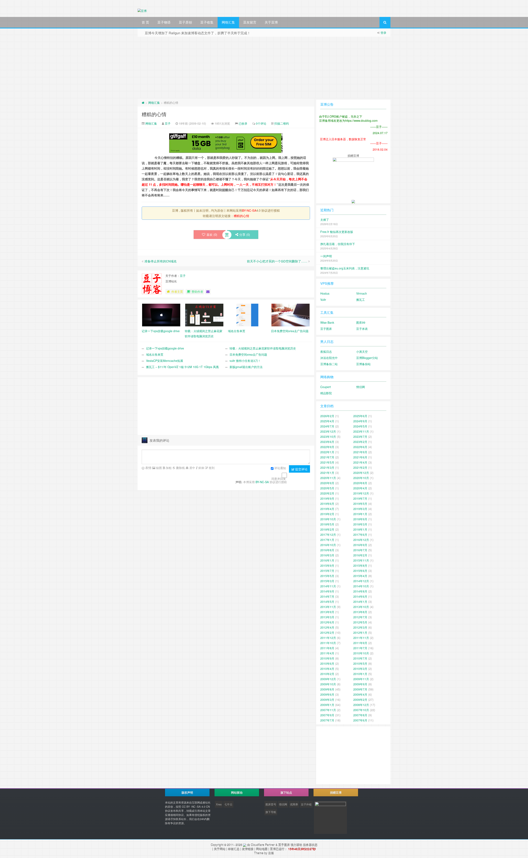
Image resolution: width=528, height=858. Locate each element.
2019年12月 (361, 493)
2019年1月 (360, 514)
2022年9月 (327, 447)
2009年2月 (360, 699)
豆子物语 (164, 22)
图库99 (360, 322)
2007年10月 (361, 710)
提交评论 (301, 469)
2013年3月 (327, 617)
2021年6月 (360, 457)
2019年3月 (360, 509)
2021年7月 (327, 457)
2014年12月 (361, 581)
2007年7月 (327, 720)
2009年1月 (327, 705)
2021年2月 (360, 467)
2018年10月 (328, 519)
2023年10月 (328, 436)
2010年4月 (327, 669)
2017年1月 (327, 540)
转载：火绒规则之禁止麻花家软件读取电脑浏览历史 (263, 348)
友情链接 (247, 849)
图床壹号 (270, 804)
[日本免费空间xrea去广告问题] (290, 315)
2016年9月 (360, 545)
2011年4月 (327, 653)
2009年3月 (327, 699)
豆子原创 (185, 22)
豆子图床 (326, 329)
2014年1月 (360, 602)
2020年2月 (327, 493)
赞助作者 (197, 291)
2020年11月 (328, 478)
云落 (271, 853)
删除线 (180, 468)
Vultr (323, 299)
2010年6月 (327, 663)
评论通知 (280, 468)
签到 (211, 468)
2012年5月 (360, 622)
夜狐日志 (326, 351)
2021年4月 (360, 462)
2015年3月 (327, 581)
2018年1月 (360, 529)
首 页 (145, 22)
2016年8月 (327, 550)
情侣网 (360, 387)
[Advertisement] (264, 68)
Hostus (324, 293)
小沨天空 (362, 351)
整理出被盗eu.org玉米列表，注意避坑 (344, 268)
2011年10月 (328, 643)
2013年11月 (328, 607)
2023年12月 (328, 431)
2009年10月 (328, 684)
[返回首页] (143, 102)
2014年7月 (327, 596)
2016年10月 (328, 545)
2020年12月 (361, 473)
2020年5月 (327, 488)
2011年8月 (327, 648)
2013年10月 (361, 607)
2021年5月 (327, 462)
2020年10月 (361, 478)
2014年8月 (360, 591)
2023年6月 (327, 442)
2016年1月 (327, 560)
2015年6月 (360, 571)
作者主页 (177, 291)
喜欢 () (211, 234)
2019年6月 (327, 504)
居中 (192, 468)
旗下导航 (270, 812)
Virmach (361, 293)
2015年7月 (327, 571)
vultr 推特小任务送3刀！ (245, 361)
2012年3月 (360, 627)
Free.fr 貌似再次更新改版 (336, 232)
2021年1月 (327, 473)
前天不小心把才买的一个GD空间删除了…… (277, 261)
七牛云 (228, 804)
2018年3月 (360, 524)
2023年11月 (361, 431)
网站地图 (262, 849)
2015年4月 (360, 576)
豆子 (168, 123)
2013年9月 (327, 612)
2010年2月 (327, 674)
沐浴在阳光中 (329, 358)
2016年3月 (327, 555)
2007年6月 (360, 720)
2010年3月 (360, 669)
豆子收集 (206, 22)
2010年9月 (327, 658)
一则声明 (326, 256)
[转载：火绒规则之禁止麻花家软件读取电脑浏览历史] (204, 315)
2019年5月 (360, 504)
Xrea (219, 804)
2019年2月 (327, 514)
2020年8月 (360, 483)
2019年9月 (327, 498)
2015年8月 (360, 565)
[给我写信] (208, 291)
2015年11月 (361, 560)
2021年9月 (360, 452)
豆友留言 (249, 22)
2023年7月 (360, 436)
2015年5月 (327, 576)
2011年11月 (361, 638)
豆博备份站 (363, 364)
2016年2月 (360, 555)
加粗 (168, 468)
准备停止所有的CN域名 (160, 261)
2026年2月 (327, 416)
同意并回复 (278, 478)
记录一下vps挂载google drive (165, 348)
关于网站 (219, 849)
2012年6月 (327, 622)
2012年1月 (360, 632)
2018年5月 (327, 524)
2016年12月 (361, 540)
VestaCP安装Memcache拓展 (164, 361)
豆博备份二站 (329, 364)
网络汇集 (228, 22)
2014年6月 (360, 596)
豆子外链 (306, 804)
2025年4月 (327, 421)
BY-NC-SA (249, 210)
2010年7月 (360, 658)
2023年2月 (360, 442)
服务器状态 (310, 845)
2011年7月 (360, 648)
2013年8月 (360, 612)
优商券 (294, 804)
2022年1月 (327, 452)
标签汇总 (233, 849)
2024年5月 (360, 426)
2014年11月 (328, 586)
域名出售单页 (154, 354)
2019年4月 (327, 509)
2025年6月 (360, 416)
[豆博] (244, 845)
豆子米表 (362, 329)
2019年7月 (360, 498)
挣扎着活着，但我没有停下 (337, 244)
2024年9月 (360, 421)
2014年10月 (361, 586)
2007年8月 (360, 715)
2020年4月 (360, 488)
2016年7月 (360, 550)
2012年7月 (360, 617)
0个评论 (261, 123)
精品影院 (326, 393)
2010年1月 (360, 674)
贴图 (158, 468)
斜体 (201, 468)
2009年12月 (328, 679)
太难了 (324, 219)
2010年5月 (360, 663)
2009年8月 (327, 689)
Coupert (325, 387)
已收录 (243, 123)
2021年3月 (327, 467)
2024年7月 (327, 426)
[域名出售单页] (247, 315)
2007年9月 (327, 715)
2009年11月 (361, 679)
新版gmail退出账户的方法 (246, 367)
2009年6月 (327, 694)
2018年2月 (327, 529)
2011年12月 (328, 638)
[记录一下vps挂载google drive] (161, 315)
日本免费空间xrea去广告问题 (248, 354)
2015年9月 (327, 565)
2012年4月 (327, 627)
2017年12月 (328, 534)
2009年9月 (360, 684)
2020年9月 (327, 483)
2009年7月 (360, 689)
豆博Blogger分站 (367, 358)
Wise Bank (327, 322)
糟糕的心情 (154, 114)
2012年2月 (327, 632)
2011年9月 (360, 643)
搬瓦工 (360, 299)
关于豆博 (271, 22)
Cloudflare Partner (263, 845)
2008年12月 (361, 705)
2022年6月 (360, 447)
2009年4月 (360, 694)
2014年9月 (327, 591)
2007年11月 (328, 710)
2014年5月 (327, 602)
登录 (383, 33)
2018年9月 (360, 519)
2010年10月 (361, 653)
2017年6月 (360, 534)
